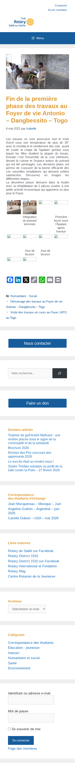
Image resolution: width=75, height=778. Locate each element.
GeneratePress (41, 772)
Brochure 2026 (18, 448)
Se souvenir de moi (25, 729)
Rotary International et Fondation (32, 566)
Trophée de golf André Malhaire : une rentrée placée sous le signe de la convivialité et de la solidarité (34, 439)
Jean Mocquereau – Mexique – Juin (34, 504)
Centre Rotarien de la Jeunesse (31, 576)
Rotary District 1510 (23, 556)
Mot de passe (18, 711)
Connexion (61, 5)
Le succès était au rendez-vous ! (31, 461)
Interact (13, 653)
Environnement (19, 668)
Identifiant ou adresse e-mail (29, 693)
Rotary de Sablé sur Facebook (30, 551)
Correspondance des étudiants (31, 643)
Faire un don (37, 403)
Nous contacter (37, 343)
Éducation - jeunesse (23, 648)
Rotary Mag (16, 571)
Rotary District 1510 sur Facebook (33, 561)
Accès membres (57, 9)
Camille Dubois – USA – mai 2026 (33, 518)
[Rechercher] (59, 373)
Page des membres (22, 748)
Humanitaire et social (24, 658)
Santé (12, 663)
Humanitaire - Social (23, 296)
